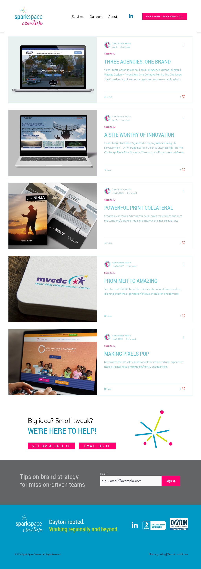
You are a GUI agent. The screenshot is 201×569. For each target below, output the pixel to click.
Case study (109, 53)
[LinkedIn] (135, 525)
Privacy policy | (158, 554)
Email (103, 474)
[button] (96, 16)
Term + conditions (177, 554)
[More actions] (185, 45)
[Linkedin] (131, 16)
